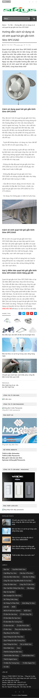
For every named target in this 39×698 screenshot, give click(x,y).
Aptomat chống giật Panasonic (13, 460)
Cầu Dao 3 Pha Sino (26, 573)
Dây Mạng (30, 588)
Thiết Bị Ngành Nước (10, 659)
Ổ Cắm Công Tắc (25, 614)
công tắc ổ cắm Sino (27, 584)
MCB (13, 607)
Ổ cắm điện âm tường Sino (13, 622)
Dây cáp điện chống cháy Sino (14, 588)
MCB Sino (27, 610)
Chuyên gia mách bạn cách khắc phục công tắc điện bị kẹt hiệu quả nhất (18, 376)
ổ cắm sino (7, 629)
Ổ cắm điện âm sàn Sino (12, 618)
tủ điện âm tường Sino (11, 663)
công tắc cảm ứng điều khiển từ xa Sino (17, 580)
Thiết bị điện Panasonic (11, 455)
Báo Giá (6, 569)
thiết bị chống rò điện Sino (13, 652)
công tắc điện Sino (10, 584)
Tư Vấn (10, 25)
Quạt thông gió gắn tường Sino (14, 640)
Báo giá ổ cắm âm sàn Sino (12, 458)
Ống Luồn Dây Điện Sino (22, 629)
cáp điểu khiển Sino (18, 569)
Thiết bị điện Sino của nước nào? (23, 555)
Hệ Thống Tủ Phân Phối (11, 603)
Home (4, 25)
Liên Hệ (6, 607)
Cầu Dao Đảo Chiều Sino (11, 577)
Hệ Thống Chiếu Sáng (10, 599)
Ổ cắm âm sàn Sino (10, 614)
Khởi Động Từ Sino (28, 603)
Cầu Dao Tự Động (28, 577)
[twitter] (36, 1)
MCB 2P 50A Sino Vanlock (12, 610)
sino (18, 648)
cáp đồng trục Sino (10, 573)
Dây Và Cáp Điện (9, 592)
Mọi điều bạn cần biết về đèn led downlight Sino (18, 335)
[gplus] (32, 1)
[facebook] (29, 1)
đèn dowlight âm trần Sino (12, 595)
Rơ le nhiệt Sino (25, 644)
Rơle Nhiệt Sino (9, 648)
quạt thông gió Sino (10, 644)
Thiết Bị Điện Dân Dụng (11, 655)
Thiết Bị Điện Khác (28, 655)
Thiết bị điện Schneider (10, 453)
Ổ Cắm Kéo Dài (9, 625)
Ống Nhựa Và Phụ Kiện (11, 633)
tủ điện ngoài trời (29, 663)
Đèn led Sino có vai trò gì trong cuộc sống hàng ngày (18, 355)
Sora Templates (22, 695)
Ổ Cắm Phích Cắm (23, 625)
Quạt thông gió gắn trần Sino (13, 637)
